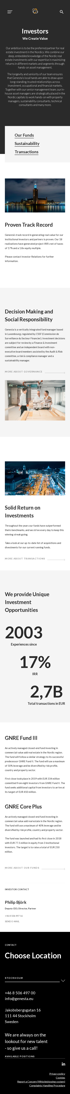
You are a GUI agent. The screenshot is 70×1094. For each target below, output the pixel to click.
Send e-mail (12, 921)
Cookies (60, 1077)
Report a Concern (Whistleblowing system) (41, 1081)
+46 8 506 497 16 (14, 915)
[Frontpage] (35, 11)
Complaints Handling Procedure (47, 1085)
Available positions (20, 1056)
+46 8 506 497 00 (20, 993)
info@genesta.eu (19, 998)
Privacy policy (57, 1073)
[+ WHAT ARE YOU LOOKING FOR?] (61, 11)
